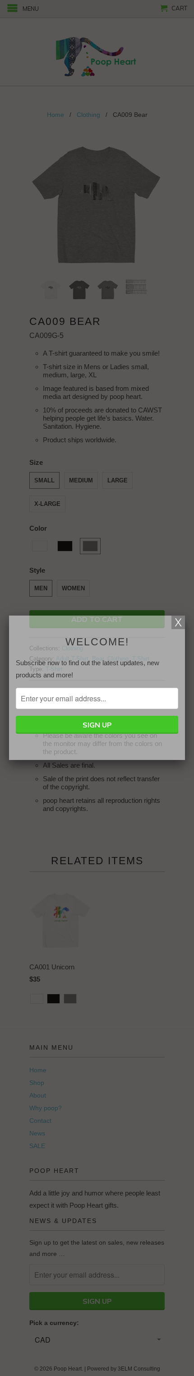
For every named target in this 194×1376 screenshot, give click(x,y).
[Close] (178, 622)
